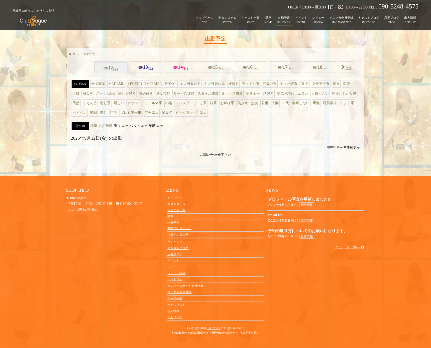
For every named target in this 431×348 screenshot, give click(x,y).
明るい (119, 103)
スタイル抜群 (208, 93)
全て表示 (98, 84)
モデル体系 (153, 103)
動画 (268, 17)
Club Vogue (213, 328)
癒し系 (105, 103)
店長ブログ (391, 17)
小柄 (168, 103)
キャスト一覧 (250, 17)
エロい (303, 93)
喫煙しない (301, 103)
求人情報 (410, 17)
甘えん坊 (90, 103)
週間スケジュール (179, 228)
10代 (285, 103)
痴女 (336, 84)
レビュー (318, 17)
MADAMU (116, 84)
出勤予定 (284, 17)
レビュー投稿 (176, 273)
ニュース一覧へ (348, 247)
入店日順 (105, 126)
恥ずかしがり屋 (344, 93)
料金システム (227, 17)
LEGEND (135, 84)
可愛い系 (270, 84)
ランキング (174, 241)
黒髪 (316, 103)
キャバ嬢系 (288, 84)
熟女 (254, 103)
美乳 (103, 113)
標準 (93, 126)
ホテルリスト (176, 304)
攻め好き (146, 93)
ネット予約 (174, 279)
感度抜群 (163, 93)
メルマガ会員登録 (341, 17)
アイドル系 (250, 84)
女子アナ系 (320, 84)
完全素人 (152, 113)
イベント (301, 17)
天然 (76, 103)
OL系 (305, 84)
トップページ (205, 17)
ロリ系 (201, 103)
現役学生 (330, 103)
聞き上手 (253, 93)
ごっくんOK (105, 93)
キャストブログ (368, 17)
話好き (268, 93)
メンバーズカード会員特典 (185, 286)
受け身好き (127, 93)
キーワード (174, 298)
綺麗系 (233, 84)
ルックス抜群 (232, 93)
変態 (346, 84)
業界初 (167, 113)
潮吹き (87, 93)
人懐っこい (320, 93)
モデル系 (347, 103)
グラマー (134, 103)
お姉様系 (227, 103)
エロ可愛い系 (190, 84)
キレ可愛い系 (214, 84)
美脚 (93, 113)
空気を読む (285, 93)
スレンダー (184, 103)
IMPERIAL (153, 84)
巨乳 (113, 113)
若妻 (264, 103)
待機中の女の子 (177, 234)
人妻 (275, 103)
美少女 (242, 103)
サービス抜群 (183, 93)
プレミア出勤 (130, 113)
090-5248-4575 (87, 209)
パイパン (80, 113)
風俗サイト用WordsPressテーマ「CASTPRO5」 (228, 333)
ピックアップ (186, 113)
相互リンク (174, 317)
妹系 (213, 103)
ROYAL (171, 84)
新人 (203, 113)
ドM (76, 93)
